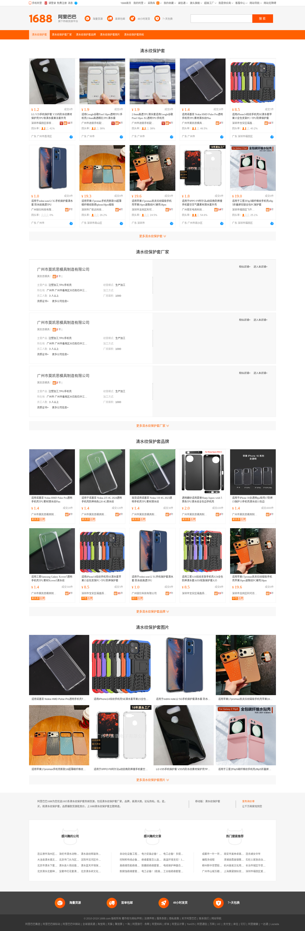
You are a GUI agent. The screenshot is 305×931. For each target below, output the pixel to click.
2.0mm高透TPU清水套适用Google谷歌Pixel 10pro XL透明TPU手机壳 (152, 116)
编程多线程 (208, 859)
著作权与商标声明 (132, 918)
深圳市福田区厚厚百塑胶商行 (42, 123)
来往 (235, 924)
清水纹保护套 (212, 801)
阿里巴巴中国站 (71, 924)
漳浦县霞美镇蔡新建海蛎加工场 (241, 859)
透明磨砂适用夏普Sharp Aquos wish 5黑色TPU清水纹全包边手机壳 (202, 499)
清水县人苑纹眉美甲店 (71, 865)
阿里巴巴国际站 (51, 924)
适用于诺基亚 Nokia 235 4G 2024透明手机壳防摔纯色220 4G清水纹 (102, 499)
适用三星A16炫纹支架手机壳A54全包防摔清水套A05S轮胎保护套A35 (202, 578)
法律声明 (149, 918)
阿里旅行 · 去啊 (140, 924)
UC (219, 924)
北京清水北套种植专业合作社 (53, 871)
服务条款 (162, 918)
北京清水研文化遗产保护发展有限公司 (102, 871)
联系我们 (204, 918)
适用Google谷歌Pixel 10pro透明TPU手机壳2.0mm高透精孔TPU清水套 (102, 116)
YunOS (191, 924)
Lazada (275, 924)
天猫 (109, 924)
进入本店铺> (260, 266)
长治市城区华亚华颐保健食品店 (263, 865)
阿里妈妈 (157, 924)
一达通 (264, 924)
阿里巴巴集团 (32, 924)
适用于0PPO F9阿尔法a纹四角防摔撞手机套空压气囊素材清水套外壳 (202, 203)
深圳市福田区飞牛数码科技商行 (243, 209)
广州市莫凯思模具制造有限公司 (193, 123)
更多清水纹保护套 (150, 236)
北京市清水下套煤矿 (48, 865)
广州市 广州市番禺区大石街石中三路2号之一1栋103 (67, 290)
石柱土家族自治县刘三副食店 (262, 859)
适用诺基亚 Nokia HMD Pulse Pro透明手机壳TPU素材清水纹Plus (202, 116)
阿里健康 (253, 924)
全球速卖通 (89, 924)
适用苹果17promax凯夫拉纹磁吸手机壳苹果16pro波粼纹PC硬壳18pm (152, 203)
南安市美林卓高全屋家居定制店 (241, 854)
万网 (212, 924)
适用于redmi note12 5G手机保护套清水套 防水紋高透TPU (52, 203)
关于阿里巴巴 (189, 918)
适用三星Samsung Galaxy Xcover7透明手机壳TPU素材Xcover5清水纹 (51, 578)
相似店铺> (245, 266)
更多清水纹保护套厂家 (150, 425)
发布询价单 (248, 801)
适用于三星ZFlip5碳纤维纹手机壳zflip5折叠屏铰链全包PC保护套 (252, 203)
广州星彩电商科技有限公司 (193, 209)
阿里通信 (202, 924)
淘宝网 (101, 924)
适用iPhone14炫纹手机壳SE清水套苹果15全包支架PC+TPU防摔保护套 (252, 116)
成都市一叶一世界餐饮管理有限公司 (222, 854)
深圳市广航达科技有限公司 (93, 209)
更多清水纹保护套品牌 (150, 611)
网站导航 (216, 918)
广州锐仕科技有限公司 (42, 209)
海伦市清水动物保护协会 (73, 854)
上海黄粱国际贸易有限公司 (239, 871)
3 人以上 (54, 295)
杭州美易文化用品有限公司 (239, 865)
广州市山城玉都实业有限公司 (218, 871)
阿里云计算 (178, 924)
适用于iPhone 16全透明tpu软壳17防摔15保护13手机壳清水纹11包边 (252, 499)
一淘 (127, 924)
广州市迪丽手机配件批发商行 (93, 123)
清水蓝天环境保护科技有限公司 (98, 865)
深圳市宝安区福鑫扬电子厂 (243, 123)
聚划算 (118, 924)
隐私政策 (174, 918)
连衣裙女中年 (253, 854)
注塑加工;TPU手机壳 (60, 285)
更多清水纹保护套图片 (150, 780)
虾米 (166, 924)
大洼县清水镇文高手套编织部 (53, 859)
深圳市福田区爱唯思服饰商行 (262, 871)
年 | (59, 276)
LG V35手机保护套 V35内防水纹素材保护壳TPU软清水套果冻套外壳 (51, 116)
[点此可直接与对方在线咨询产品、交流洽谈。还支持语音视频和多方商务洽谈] (71, 137)
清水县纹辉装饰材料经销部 (96, 854)
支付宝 (227, 924)
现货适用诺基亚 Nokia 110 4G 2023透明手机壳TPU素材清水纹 (152, 499)
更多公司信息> (60, 301)
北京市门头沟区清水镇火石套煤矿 (77, 859)
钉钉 (243, 924)
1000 (118, 295)
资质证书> (43, 301)
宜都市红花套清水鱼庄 (71, 871)
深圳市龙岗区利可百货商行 (143, 209)
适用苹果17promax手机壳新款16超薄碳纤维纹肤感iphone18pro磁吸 (101, 203)
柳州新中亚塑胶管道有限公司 (218, 865)
